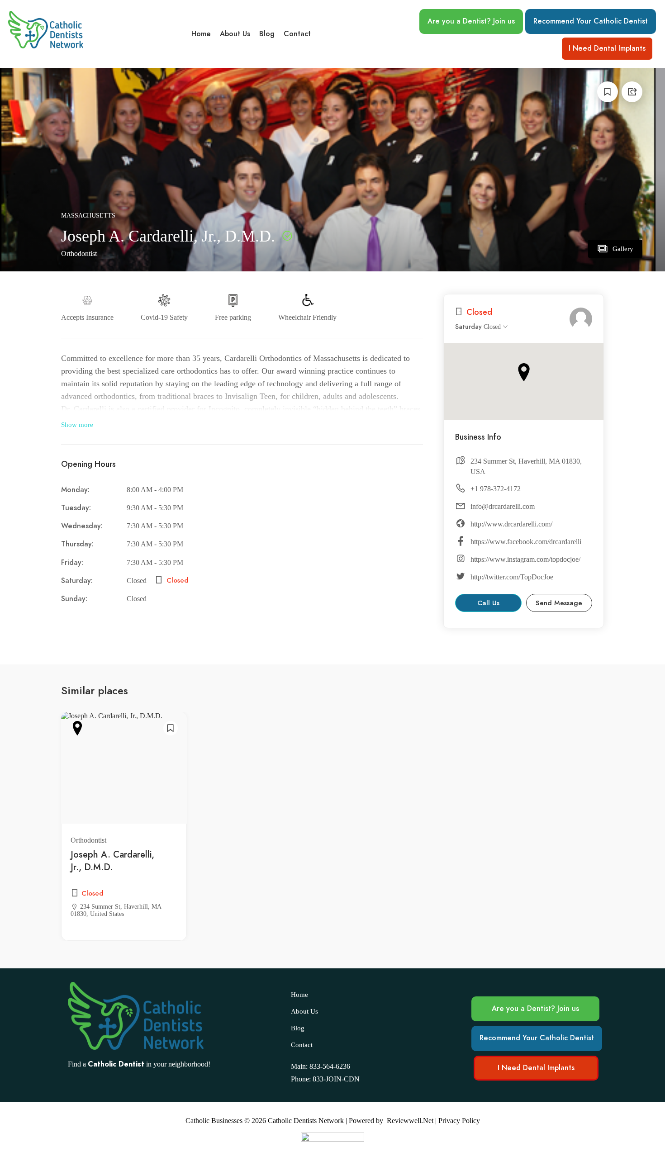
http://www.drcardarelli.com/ (511, 524)
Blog (267, 34)
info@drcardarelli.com (502, 506)
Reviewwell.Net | (411, 1120)
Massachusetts (88, 215)
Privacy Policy (459, 1120)
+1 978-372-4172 (495, 489)
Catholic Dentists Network (306, 1120)
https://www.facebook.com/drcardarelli (525, 541)
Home (201, 34)
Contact (297, 34)
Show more (77, 424)
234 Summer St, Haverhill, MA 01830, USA (526, 466)
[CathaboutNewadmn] (581, 319)
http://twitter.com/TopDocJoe (511, 577)
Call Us (488, 602)
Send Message (559, 602)
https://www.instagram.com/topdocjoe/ (525, 559)
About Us (235, 34)
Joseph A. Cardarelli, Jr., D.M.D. (112, 860)
